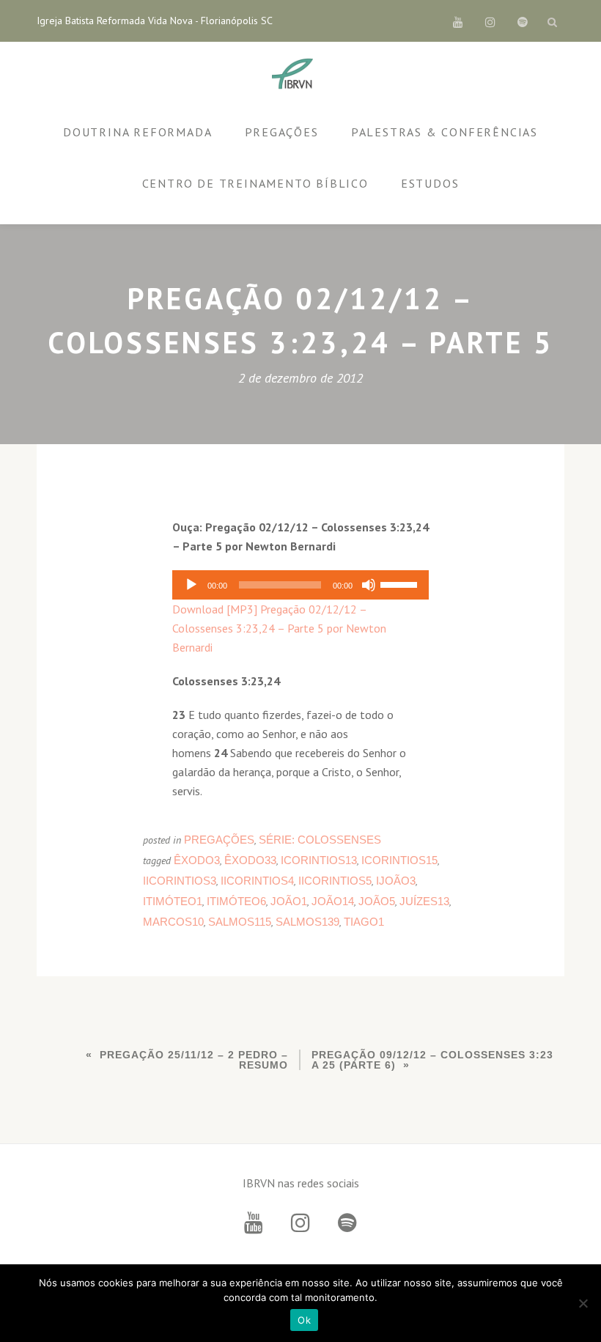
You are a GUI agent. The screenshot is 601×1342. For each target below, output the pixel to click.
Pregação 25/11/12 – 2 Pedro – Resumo (194, 1060)
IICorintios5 (335, 880)
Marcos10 (173, 921)
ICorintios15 (399, 860)
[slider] (400, 583)
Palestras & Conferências (444, 132)
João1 (288, 901)
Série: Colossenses (320, 839)
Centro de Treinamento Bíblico (255, 183)
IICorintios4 (257, 880)
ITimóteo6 (236, 901)
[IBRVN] (295, 74)
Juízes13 (424, 901)
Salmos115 (239, 921)
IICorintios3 (179, 880)
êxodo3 (197, 860)
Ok (304, 1320)
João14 (332, 901)
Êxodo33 (250, 860)
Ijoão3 (396, 880)
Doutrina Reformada (137, 132)
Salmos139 (307, 921)
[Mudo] (368, 585)
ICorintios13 (319, 860)
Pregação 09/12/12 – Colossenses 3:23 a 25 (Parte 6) (432, 1060)
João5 (376, 901)
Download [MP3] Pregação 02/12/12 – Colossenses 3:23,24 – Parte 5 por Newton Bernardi (279, 628)
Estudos (430, 183)
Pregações (282, 132)
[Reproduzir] (191, 585)
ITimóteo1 (172, 901)
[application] (300, 585)
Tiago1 (364, 921)
